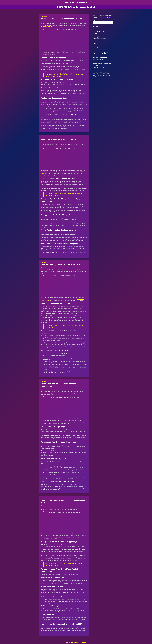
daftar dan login (103, 72)
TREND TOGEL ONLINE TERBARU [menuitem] (55, 51)
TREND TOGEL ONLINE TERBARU (78, 642)
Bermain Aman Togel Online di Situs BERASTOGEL (61, 265)
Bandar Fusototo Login (98, 67)
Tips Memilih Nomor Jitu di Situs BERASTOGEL (60, 139)
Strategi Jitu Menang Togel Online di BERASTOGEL (61, 18)
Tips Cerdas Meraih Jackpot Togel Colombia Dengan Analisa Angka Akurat (102, 31)
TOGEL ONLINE (44, 16)
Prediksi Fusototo (97, 69)
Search (94, 20)
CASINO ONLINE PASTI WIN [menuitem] (47, 26)
